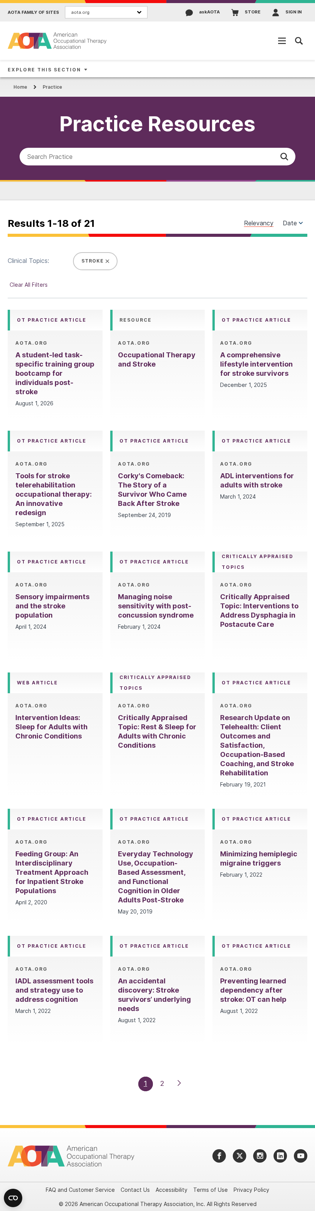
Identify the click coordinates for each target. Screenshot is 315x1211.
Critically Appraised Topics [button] (257, 561)
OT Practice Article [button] (51, 320)
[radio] (301, 223)
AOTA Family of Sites (33, 12)
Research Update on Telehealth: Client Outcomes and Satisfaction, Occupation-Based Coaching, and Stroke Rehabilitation (257, 745)
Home (20, 87)
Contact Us (135, 1189)
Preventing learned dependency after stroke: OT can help (253, 990)
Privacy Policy (251, 1189)
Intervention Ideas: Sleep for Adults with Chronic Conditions (51, 727)
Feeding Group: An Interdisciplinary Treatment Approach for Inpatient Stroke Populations (51, 872)
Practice (52, 87)
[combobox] (157, 156)
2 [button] (162, 1083)
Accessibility (171, 1189)
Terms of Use (210, 1189)
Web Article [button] (37, 683)
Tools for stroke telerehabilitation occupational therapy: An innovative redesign (53, 494)
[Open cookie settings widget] (13, 1198)
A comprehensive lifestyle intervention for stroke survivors (256, 364)
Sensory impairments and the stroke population (52, 606)
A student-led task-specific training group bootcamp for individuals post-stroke (54, 373)
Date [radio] (290, 223)
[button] (284, 156)
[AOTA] (58, 40)
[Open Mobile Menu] (282, 40)
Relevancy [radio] (259, 223)
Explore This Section (44, 70)
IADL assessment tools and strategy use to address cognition (54, 990)
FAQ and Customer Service (80, 1189)
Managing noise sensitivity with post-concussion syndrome (156, 606)
